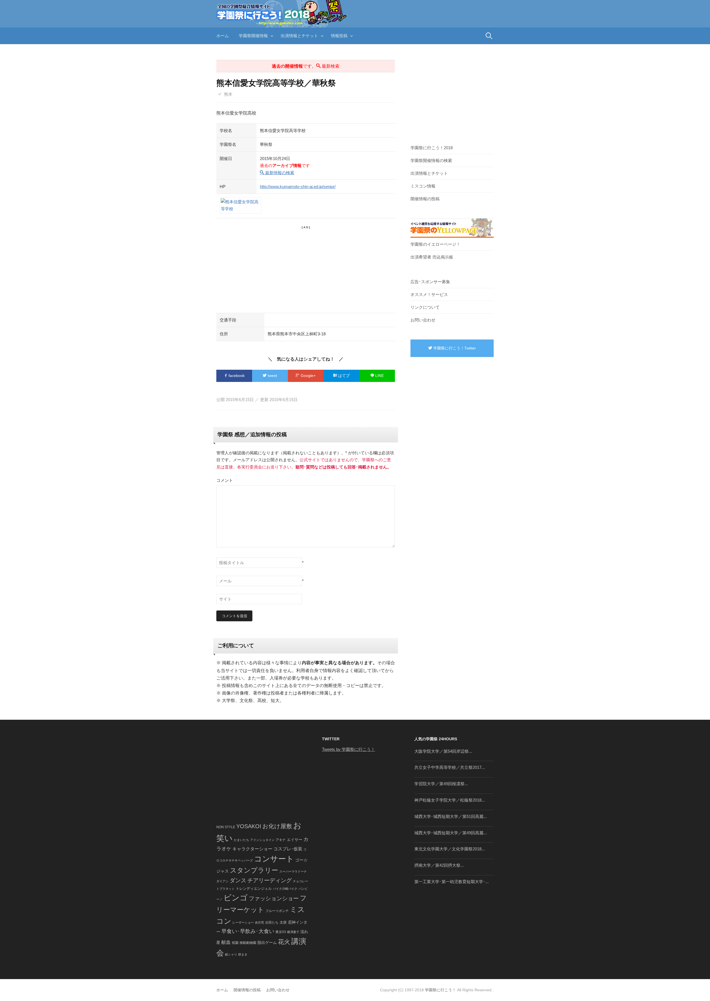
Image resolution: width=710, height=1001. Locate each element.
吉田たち (271, 922)
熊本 (228, 94)
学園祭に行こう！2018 (431, 147)
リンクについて (425, 307)
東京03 (280, 932)
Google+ (308, 375)
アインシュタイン (262, 840)
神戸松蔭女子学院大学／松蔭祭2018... (449, 800)
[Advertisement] (305, 268)
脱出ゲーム (267, 942)
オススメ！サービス (429, 294)
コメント (224, 480)
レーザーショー (243, 922)
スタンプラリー (254, 870)
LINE (379, 375)
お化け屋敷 (277, 826)
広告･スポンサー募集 (430, 281)
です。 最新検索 (305, 66)
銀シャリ (231, 954)
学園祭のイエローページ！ (435, 244)
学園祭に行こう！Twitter (454, 348)
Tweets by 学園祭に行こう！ (348, 749)
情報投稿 (339, 35)
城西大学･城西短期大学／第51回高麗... (450, 816)
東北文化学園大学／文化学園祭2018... (449, 849)
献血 (226, 942)
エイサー (294, 839)
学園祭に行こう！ (440, 990)
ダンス (238, 880)
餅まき (242, 954)
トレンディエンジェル (254, 888)
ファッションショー (274, 898)
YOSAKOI (248, 826)
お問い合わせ (422, 320)
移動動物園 (248, 942)
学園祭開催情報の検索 (431, 160)
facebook (236, 375)
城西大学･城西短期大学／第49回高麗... (450, 832)
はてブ (343, 375)
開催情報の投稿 (425, 198)
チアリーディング (269, 880)
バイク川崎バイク (285, 888)
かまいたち (241, 840)
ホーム (222, 35)
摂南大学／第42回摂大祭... (439, 865)
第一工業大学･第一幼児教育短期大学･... (451, 881)
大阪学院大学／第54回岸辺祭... (443, 751)
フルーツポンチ (277, 911)
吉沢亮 (259, 922)
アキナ (281, 840)
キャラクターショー (252, 848)
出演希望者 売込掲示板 (431, 257)
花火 (284, 941)
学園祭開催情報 (253, 35)
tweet (272, 375)
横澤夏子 (293, 932)
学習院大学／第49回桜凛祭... (441, 783)
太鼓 (283, 922)
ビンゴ (236, 897)
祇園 (235, 943)
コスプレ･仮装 (287, 849)
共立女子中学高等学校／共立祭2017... (449, 767)
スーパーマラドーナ (293, 871)
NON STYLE (225, 827)
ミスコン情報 (422, 186)
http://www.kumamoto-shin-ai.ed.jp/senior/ (298, 186)
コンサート (274, 859)
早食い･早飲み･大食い (247, 931)
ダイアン (222, 881)
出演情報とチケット (299, 35)
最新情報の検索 (279, 172)
